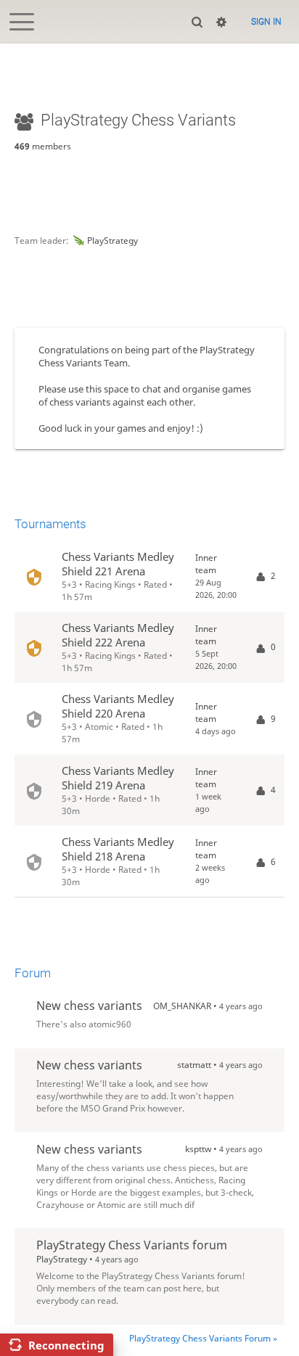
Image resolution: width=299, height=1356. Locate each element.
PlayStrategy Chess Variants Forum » (203, 1338)
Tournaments (50, 524)
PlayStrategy (112, 240)
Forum (33, 973)
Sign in (266, 22)
